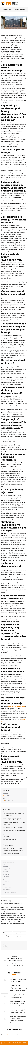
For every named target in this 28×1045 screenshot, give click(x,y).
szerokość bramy (17, 936)
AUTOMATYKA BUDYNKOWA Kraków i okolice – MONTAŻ (13, 844)
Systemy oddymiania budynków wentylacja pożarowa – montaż (14, 831)
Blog (3, 17)
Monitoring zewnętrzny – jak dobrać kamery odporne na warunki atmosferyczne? (13, 918)
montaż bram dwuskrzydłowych (11, 933)
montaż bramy (19, 933)
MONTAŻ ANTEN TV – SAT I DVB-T (12, 853)
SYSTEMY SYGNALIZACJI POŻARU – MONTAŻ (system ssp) (14, 823)
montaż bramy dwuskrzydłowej (16, 706)
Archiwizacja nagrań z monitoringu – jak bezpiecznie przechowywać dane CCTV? (12, 904)
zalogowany (9, 1034)
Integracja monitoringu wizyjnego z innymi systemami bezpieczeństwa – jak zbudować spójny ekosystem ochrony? (12, 909)
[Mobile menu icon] (26, 3)
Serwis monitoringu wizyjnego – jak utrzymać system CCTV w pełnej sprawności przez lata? (13, 922)
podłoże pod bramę (16, 935)
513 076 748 (7, 795)
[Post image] (4, 979)
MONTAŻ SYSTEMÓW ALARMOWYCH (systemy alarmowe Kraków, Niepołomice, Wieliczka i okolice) (14, 813)
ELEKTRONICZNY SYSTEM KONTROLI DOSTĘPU (12, 835)
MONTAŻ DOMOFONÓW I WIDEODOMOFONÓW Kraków (11, 840)
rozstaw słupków (23, 935)
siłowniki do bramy (11, 936)
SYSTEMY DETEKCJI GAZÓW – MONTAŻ (13, 827)
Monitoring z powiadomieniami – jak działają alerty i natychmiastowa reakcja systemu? (18, 1019)
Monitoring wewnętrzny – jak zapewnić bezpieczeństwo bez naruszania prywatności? (13, 914)
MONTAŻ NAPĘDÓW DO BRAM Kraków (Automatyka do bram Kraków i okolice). (13, 849)
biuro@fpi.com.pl (9, 800)
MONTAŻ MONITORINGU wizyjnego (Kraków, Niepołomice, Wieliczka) (12, 819)
